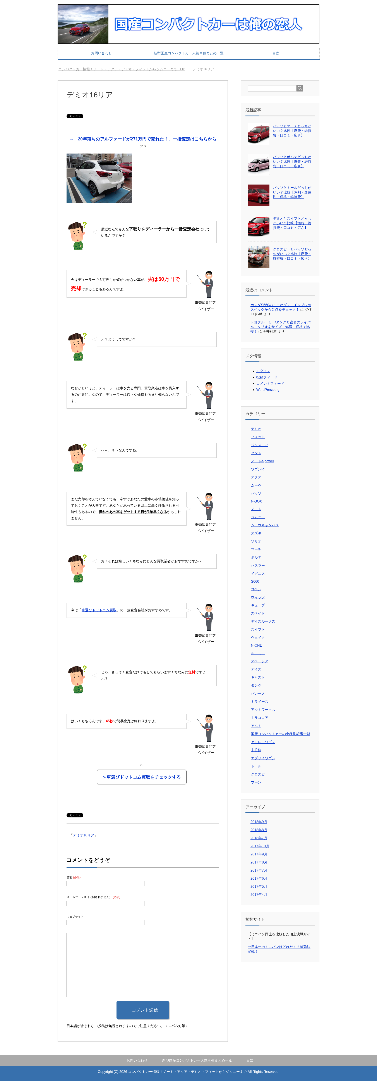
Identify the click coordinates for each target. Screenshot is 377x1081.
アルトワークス (263, 709)
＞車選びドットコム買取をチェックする (141, 777)
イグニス (258, 573)
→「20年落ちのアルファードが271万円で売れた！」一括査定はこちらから (142, 138)
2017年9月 (258, 854)
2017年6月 (258, 878)
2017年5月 (258, 886)
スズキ (256, 533)
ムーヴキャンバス (265, 525)
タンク (256, 685)
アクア (256, 477)
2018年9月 (258, 822)
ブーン (256, 782)
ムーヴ (256, 485)
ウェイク (258, 637)
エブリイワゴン (263, 758)
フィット (258, 437)
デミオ (256, 429)
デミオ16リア (83, 835)
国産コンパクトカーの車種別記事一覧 (280, 734)
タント (256, 453)
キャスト (258, 677)
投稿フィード (266, 377)
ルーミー (258, 653)
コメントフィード (270, 383)
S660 (255, 581)
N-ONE (256, 645)
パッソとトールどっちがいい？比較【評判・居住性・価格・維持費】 (292, 192)
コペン (256, 589)
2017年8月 (258, 862)
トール (256, 766)
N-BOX (256, 501)
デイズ (256, 669)
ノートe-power (262, 461)
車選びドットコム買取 (99, 610)
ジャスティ (259, 445)
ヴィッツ (258, 597)
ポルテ (256, 557)
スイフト (258, 629)
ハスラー (258, 565)
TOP (124, 69)
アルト (256, 726)
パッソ (256, 493)
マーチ (256, 549)
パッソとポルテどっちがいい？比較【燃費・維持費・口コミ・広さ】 (292, 161)
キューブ (258, 605)
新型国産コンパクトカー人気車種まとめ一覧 (189, 53)
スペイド (258, 613)
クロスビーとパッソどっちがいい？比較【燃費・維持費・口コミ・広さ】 (292, 253)
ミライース (259, 701)
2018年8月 (258, 830)
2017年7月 (258, 870)
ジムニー (258, 517)
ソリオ (256, 541)
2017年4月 (258, 894)
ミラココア (259, 718)
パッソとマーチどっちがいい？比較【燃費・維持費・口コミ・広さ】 (292, 130)
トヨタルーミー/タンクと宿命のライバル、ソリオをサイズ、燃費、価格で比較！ (280, 326)
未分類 (256, 750)
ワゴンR (257, 469)
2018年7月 (258, 838)
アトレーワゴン (263, 742)
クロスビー (259, 774)
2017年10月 (259, 846)
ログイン (263, 371)
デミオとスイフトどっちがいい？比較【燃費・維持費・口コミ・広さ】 (292, 223)
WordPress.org (267, 390)
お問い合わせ (101, 53)
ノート (256, 509)
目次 (275, 53)
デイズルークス (263, 621)
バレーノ (258, 693)
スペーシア (259, 661)
